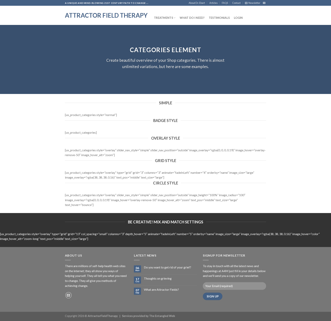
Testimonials (219, 17)
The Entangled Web (162, 316)
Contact (236, 2)
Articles (213, 2)
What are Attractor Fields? (161, 289)
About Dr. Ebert (197, 2)
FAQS (225, 2)
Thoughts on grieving (158, 278)
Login (238, 17)
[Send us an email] (264, 3)
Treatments (163, 17)
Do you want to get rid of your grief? (167, 267)
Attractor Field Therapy (106, 15)
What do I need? (192, 17)
